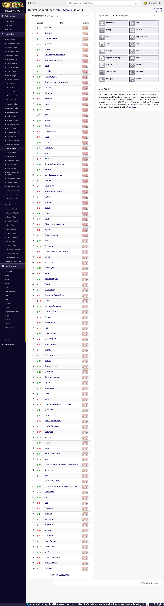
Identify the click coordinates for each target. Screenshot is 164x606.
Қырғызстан (49, 410)
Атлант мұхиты (50, 268)
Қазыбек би (49, 372)
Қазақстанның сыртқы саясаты (56, 251)
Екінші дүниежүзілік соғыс (54, 224)
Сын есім (48, 88)
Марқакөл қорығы (51, 279)
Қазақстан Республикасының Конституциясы (61, 464)
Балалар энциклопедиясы (54, 60)
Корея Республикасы (52, 557)
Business (7, 283)
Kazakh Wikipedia (154, 3)
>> (71, 575)
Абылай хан (49, 148)
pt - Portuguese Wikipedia (12, 187)
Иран (46, 475)
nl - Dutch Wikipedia (10, 168)
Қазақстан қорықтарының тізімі (56, 82)
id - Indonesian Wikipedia (12, 132)
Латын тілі (48, 514)
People (7, 307)
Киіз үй (47, 415)
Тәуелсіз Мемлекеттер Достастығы (58, 404)
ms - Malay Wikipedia (11, 164)
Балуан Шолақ (50, 322)
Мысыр (47, 448)
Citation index (9, 25)
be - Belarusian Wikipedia (12, 47)
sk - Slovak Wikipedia (11, 209)
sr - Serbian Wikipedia (11, 217)
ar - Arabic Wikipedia (11, 39)
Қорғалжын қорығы (52, 377)
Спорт (47, 393)
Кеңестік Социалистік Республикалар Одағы (61, 486)
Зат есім (48, 71)
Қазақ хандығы (50, 339)
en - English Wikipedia (11, 76)
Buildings (7, 279)
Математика (49, 98)
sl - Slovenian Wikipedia (12, 213)
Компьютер (49, 301)
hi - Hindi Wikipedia (10, 116)
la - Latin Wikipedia (10, 156)
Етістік (47, 66)
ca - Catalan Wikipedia (11, 55)
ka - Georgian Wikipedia (12, 144)
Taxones (7, 324)
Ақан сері (48, 202)
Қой (46, 497)
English (32, 3)
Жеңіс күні (48, 104)
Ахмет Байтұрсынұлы (52, 481)
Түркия (47, 284)
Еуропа (47, 382)
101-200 (59, 575)
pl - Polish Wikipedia (11, 182)
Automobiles (8, 271)
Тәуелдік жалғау (51, 355)
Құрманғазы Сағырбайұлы (54, 295)
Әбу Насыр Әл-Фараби (53, 306)
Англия (47, 399)
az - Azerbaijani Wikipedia (12, 43)
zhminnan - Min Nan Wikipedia (13, 261)
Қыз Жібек (48, 552)
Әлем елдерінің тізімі (52, 453)
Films (6, 299)
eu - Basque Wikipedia (11, 92)
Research (137, 3)
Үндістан (48, 197)
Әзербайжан (49, 525)
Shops (7, 316)
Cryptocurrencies (10, 291)
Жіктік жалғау (50, 546)
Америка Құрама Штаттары (55, 55)
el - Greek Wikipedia (10, 72)
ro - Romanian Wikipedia (12, 191)
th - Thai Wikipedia (10, 229)
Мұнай (47, 273)
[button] (84, 15)
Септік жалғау (50, 290)
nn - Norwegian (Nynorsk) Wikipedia (12, 173)
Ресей (47, 159)
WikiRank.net (157, 9)
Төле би (47, 443)
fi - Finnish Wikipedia (11, 100)
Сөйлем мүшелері (51, 235)
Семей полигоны (51, 563)
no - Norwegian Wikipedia (12, 178)
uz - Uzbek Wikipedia (11, 245)
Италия (47, 208)
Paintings (7, 303)
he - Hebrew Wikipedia (11, 112)
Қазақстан (48, 33)
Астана (47, 49)
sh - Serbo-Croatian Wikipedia (13, 199)
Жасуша (48, 361)
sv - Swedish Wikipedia (11, 221)
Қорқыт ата (49, 470)
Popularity (8, 29)
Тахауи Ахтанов (50, 541)
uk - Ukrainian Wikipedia (12, 237)
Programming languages (12, 311)
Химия (47, 219)
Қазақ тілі (48, 44)
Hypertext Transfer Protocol (54, 164)
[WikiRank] (13, 4)
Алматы (47, 153)
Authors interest (9, 21)
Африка (47, 257)
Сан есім (48, 126)
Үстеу (47, 142)
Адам (47, 459)
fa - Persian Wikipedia (11, 96)
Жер (46, 328)
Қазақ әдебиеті (50, 131)
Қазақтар (48, 213)
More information (133, 107)
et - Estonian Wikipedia (11, 88)
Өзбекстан (48, 317)
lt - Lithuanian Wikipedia (12, 160)
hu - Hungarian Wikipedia (12, 124)
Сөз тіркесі (49, 246)
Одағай (47, 230)
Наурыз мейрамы (51, 344)
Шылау (47, 120)
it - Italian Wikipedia (10, 136)
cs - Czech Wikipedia (11, 59)
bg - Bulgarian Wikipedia (12, 51)
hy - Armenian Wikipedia (12, 128)
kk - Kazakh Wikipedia (11, 148)
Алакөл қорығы (50, 388)
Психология (49, 262)
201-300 (66, 575)
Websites (7, 340)
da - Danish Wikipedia (11, 64)
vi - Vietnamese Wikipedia (12, 249)
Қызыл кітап (49, 508)
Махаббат (48, 169)
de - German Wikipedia (11, 68)
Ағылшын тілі (49, 186)
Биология (48, 240)
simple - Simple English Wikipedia (11, 204)
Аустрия (48, 350)
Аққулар (48, 530)
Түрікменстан (49, 492)
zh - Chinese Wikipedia (11, 257)
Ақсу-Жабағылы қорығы (53, 175)
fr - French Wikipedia (11, 104)
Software (7, 320)
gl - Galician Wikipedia (11, 108)
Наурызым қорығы (51, 366)
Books (7, 275)
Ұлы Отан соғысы (51, 38)
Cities (6, 287)
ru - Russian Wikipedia (11, 195)
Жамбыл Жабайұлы (52, 426)
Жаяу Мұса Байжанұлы (53, 421)
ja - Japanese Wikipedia (12, 140)
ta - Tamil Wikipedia (10, 225)
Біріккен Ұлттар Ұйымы (53, 191)
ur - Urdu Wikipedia (10, 241)
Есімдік (47, 109)
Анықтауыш (49, 519)
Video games (8, 336)
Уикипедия (48, 93)
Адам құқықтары (51, 77)
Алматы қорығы (50, 311)
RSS (46, 115)
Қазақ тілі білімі (50, 333)
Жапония (48, 180)
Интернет (48, 27)
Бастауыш (48, 437)
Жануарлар (49, 432)
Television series (10, 328)
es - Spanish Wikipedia (11, 84)
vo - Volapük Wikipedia (11, 253)
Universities (8, 332)
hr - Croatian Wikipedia (11, 120)
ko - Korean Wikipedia (11, 152)
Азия (46, 503)
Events (7, 295)
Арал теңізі (49, 535)
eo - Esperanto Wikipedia (12, 80)
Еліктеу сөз (49, 568)
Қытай (47, 137)
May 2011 (51, 15)
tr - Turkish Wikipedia (11, 233)
